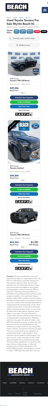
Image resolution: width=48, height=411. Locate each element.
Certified (13, 383)
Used (5, 383)
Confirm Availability (24, 102)
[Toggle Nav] (45, 10)
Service (31, 383)
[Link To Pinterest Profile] (19, 379)
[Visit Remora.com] (36, 399)
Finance (22, 383)
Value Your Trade (24, 106)
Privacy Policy (25, 394)
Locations (40, 383)
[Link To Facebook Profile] (10, 379)
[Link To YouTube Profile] (23, 379)
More (23, 93)
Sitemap (17, 394)
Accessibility (37, 394)
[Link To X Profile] (14, 379)
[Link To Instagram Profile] (27, 379)
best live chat (3, 405)
